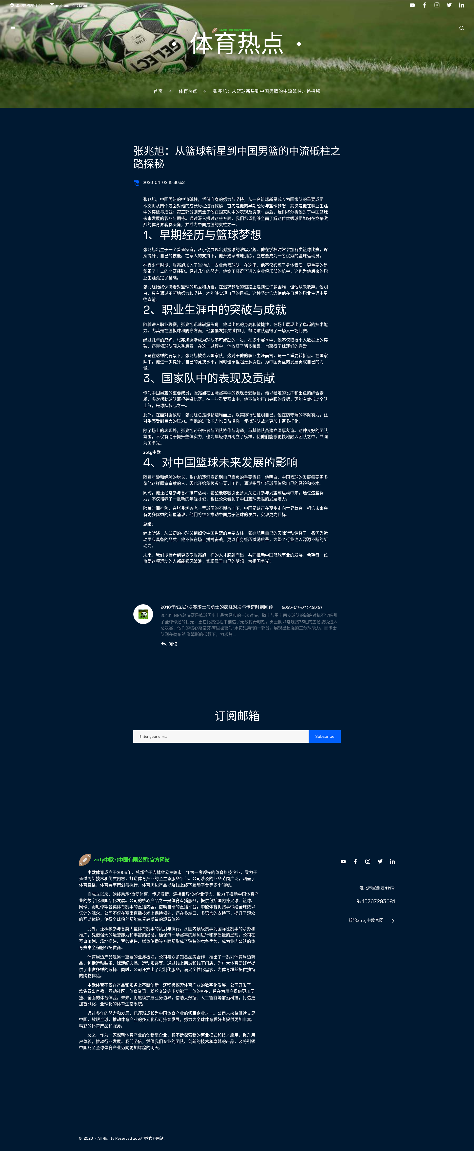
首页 (158, 91)
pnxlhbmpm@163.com (71, 5)
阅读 (173, 644)
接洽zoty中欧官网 (366, 920)
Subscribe (324, 736)
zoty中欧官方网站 (148, 1138)
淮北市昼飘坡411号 (29, 5)
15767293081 (378, 901)
